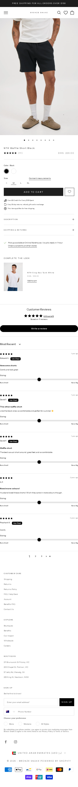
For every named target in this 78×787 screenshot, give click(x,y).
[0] (65, 12)
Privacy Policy (47, 731)
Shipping (8, 579)
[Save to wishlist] (69, 192)
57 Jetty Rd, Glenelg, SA (14, 672)
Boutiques (8, 625)
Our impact (9, 636)
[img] (6, 354)
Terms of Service (62, 731)
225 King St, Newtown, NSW (16, 677)
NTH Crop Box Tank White (40, 273)
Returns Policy (10, 589)
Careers (7, 646)
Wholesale (8, 640)
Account (7, 599)
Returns (7, 584)
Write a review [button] (39, 328)
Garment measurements (40, 178)
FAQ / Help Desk (11, 594)
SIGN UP (67, 702)
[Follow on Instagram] (15, 742)
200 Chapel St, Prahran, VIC (16, 667)
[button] (46, 556)
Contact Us (9, 609)
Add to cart (33, 191)
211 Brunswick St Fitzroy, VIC (16, 662)
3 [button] (41, 556)
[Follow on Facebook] (6, 742)
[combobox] (10, 711)
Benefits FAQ (9, 604)
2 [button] (35, 556)
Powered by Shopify (56, 761)
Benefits (7, 630)
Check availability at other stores (22, 246)
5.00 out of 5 (49, 316)
